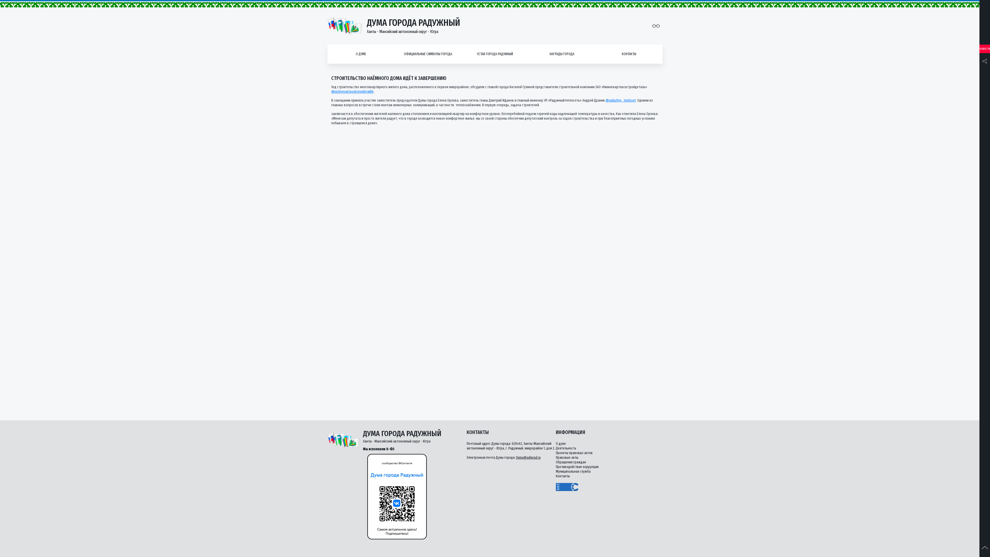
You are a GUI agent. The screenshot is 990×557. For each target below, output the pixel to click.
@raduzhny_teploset (621, 100)
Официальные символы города (428, 54)
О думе (361, 54)
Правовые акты (567, 457)
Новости (985, 49)
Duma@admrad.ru (528, 457)
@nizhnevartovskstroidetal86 (352, 91)
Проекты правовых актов (574, 453)
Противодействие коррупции (577, 467)
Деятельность (566, 448)
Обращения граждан (571, 462)
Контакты (629, 54)
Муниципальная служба (573, 471)
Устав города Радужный (495, 54)
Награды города (562, 54)
